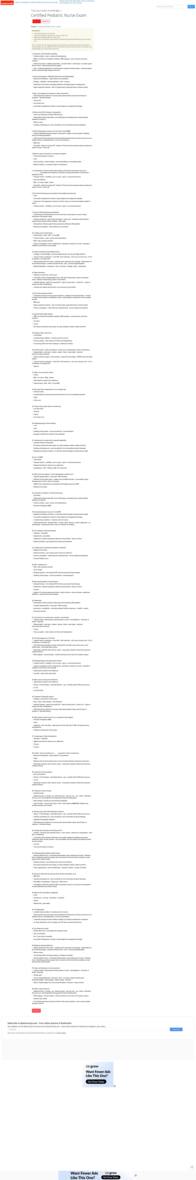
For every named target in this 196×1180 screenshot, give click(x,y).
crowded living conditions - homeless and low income (50, 338)
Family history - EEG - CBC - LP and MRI (46, 235)
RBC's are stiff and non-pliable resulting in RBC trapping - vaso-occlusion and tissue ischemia (59, 60)
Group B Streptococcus (40, 558)
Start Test (37, 21)
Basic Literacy (81, 1)
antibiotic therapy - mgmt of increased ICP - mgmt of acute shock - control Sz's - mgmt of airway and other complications (61, 283)
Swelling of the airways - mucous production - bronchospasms (53, 431)
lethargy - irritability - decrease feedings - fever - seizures (51, 81)
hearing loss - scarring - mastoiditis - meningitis (48, 898)
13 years (36, 747)
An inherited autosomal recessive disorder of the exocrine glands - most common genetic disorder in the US (61, 1002)
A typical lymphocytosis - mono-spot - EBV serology (50, 476)
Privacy (70, 3)
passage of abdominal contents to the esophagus (49, 434)
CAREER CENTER (35, 2)
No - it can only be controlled (42, 936)
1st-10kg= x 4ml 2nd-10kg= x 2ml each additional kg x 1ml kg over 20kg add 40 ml (59, 254)
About (61, 3)
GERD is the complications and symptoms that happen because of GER (56, 484)
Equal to (36, 366)
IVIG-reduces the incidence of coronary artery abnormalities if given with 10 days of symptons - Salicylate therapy (59, 96)
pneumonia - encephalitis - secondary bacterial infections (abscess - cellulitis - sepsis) (60, 608)
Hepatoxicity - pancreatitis (41, 536)
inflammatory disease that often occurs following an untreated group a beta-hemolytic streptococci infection (60, 118)
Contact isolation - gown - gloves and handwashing (49, 56)
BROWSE (26, 2)
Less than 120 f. (38, 408)
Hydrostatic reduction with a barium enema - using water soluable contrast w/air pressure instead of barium (61, 651)
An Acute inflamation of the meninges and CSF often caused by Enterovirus (57, 922)
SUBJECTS (18, 2)
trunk (35, 159)
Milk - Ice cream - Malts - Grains (43, 182)
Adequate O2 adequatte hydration (44, 819)
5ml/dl (35, 900)
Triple (35, 397)
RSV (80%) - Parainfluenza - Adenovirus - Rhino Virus (50, 881)
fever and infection (39, 179)
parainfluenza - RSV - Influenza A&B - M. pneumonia (50, 468)
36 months (36, 495)
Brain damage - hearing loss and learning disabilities (50, 800)
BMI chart (36, 143)
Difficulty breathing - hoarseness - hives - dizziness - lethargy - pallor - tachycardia (59, 266)
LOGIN (56, 2)
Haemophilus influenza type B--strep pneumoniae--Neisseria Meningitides (56, 224)
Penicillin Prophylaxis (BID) (42, 505)
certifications (41, 26)
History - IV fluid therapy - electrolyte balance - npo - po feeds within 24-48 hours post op (61, 685)
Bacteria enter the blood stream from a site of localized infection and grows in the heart (61, 761)
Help (65, 3)
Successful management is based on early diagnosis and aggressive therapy (57, 106)
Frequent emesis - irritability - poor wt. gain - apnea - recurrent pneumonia (57, 177)
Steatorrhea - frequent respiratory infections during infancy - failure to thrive (57, 538)
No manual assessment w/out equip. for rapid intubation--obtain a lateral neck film (59, 326)
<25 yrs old (37, 100)
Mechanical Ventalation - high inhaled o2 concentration (50, 78)
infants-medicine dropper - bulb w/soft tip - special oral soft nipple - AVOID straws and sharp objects (62, 358)
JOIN (51, 2)
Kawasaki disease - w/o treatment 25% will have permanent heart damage (56, 572)
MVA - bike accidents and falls (43, 241)
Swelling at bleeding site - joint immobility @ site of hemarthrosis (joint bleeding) (59, 125)
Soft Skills (73, 1)
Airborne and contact (40, 998)
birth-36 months (38, 392)
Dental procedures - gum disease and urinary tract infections (52, 541)
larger (35, 758)
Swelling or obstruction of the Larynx (45, 275)
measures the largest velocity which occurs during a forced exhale (54, 287)
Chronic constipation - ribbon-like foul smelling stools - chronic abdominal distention (60, 308)
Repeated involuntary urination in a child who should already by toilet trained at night (60, 451)
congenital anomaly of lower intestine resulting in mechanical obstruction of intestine (60, 919)
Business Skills (64, 1)
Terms (75, 3)
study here (64, 35)
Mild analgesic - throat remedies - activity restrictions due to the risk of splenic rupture (60, 654)
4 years (35, 324)
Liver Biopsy (37, 335)
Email (80, 3)
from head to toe (38, 103)
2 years (35, 414)
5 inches (36, 844)
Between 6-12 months (40, 487)
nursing (58, 26)
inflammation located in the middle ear (45, 380)
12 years (36, 589)
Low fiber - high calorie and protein (44, 673)
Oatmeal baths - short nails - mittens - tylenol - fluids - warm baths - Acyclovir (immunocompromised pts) (57, 353)
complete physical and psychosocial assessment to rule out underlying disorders (59, 394)
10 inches (36, 321)
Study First (45, 21)
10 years (36, 744)
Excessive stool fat (39, 611)
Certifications (91, 1)
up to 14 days (37, 569)
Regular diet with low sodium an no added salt (48, 465)
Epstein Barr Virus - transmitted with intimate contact (50, 931)
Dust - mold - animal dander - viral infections (47, 701)
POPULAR (45, 2)
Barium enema (38, 122)
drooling (36, 411)
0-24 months (37, 459)
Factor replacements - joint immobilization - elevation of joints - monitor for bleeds (59, 867)
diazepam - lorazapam (40, 533)
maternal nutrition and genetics (43, 442)
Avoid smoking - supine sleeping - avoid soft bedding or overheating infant (57, 161)
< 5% (35, 425)
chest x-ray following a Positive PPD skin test (47, 114)
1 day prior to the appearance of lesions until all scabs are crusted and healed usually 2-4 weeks (61, 202)
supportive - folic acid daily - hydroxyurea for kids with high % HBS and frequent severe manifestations (60, 726)
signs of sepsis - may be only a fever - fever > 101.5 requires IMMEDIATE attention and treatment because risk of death (60, 804)
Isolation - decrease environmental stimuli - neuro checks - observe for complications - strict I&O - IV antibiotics (62, 833)
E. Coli (35, 687)
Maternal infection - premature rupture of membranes (50, 164)
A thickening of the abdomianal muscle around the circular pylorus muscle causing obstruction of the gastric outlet (59, 215)
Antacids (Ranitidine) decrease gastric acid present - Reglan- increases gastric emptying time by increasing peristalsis (60, 134)
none (35, 428)
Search (191, 6)
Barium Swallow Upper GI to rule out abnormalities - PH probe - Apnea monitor (58, 982)
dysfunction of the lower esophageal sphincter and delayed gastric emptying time (59, 84)
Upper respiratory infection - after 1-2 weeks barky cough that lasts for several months (60, 87)
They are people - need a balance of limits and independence (52, 341)
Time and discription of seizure (43, 156)
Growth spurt (37, 975)
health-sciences (50, 26)
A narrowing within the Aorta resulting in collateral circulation (53, 343)
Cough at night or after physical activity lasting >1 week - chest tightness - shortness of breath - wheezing (60, 620)
